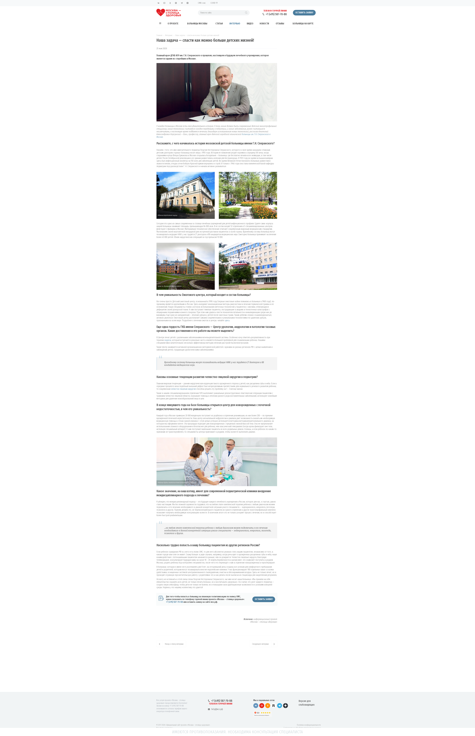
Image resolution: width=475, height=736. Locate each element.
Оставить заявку (304, 12)
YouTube (164, 3)
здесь (227, 320)
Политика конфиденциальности (309, 725)
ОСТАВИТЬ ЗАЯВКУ (264, 599)
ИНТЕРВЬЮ (234, 23)
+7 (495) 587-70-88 (276, 14)
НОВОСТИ (264, 23)
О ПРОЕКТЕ (173, 23)
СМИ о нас (202, 3)
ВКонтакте (158, 3)
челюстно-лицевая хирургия (183, 389)
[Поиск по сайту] (246, 12)
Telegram (182, 3)
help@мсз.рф (217, 709)
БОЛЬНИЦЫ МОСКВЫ (197, 23)
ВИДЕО (250, 23)
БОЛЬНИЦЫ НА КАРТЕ (303, 23)
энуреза (167, 340)
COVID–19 (214, 3)
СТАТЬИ (219, 23)
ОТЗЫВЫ (280, 23)
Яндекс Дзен (187, 3)
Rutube (176, 3)
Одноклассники (170, 3)
